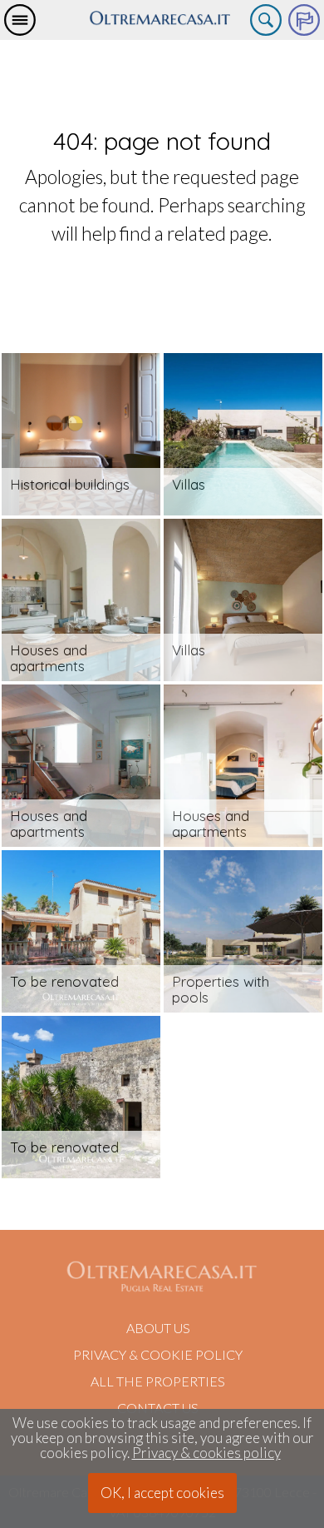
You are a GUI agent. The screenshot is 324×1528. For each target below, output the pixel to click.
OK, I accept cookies (162, 1492)
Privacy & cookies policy (206, 1453)
